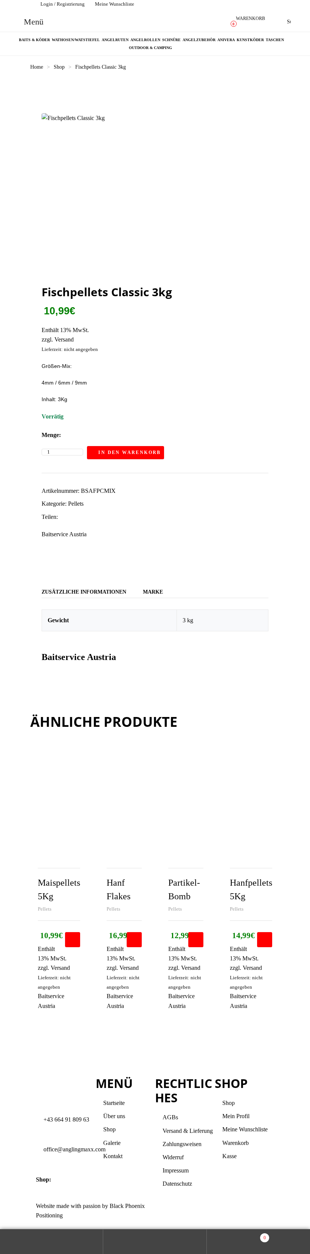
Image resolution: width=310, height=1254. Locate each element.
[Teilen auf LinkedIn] (79, 516)
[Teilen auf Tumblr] (87, 516)
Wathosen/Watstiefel (76, 40)
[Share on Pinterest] (103, 516)
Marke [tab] (153, 592)
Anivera (226, 40)
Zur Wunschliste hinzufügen (171, 452)
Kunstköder (250, 40)
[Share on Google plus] (95, 516)
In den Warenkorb (129, 452)
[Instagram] (184, 1210)
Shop (59, 67)
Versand (64, 339)
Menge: (51, 435)
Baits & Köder (34, 40)
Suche (154, 1241)
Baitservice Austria (64, 534)
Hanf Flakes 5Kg (118, 896)
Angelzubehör (199, 40)
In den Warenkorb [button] (72, 939)
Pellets (76, 503)
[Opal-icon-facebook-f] (164, 1210)
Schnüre (171, 40)
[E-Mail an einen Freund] (111, 516)
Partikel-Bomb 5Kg (184, 896)
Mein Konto (51, 1241)
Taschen (275, 40)
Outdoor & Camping (150, 48)
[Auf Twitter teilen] (71, 516)
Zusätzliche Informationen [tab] (84, 592)
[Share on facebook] (63, 516)
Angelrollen (145, 40)
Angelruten (115, 40)
